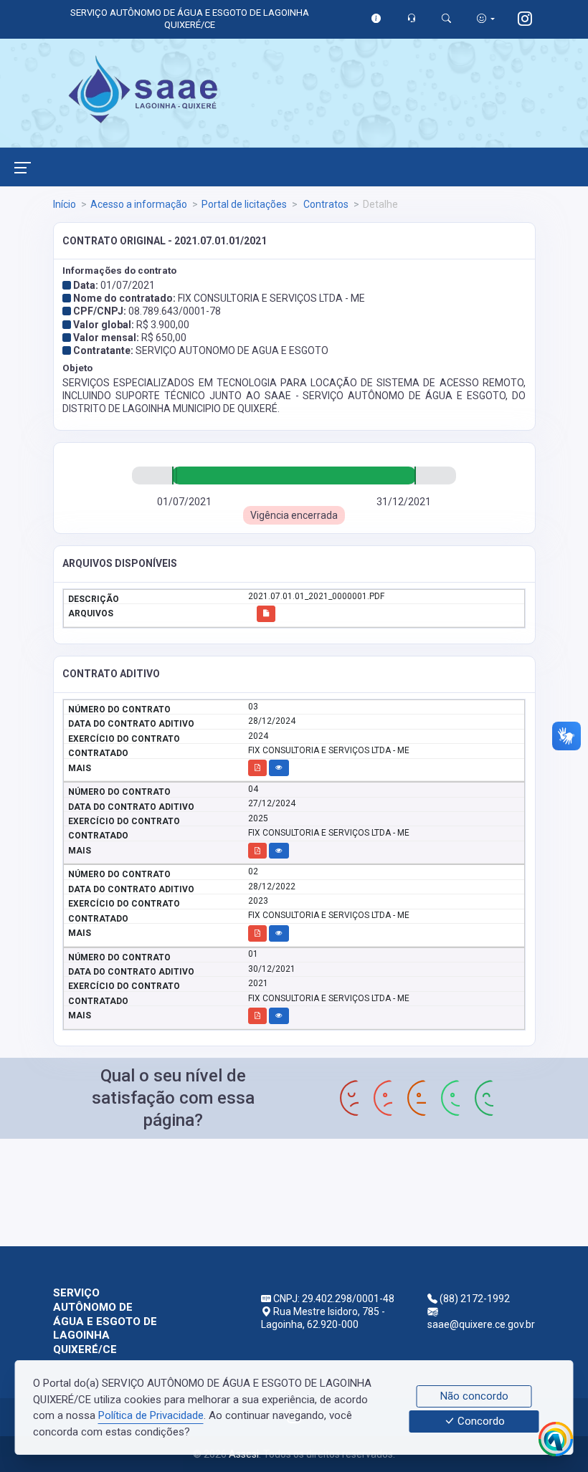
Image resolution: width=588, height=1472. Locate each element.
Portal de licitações (244, 204)
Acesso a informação (138, 204)
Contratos (324, 204)
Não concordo (474, 1396)
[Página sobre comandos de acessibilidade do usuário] (486, 18)
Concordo (480, 1421)
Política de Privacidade (151, 1415)
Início (64, 204)
